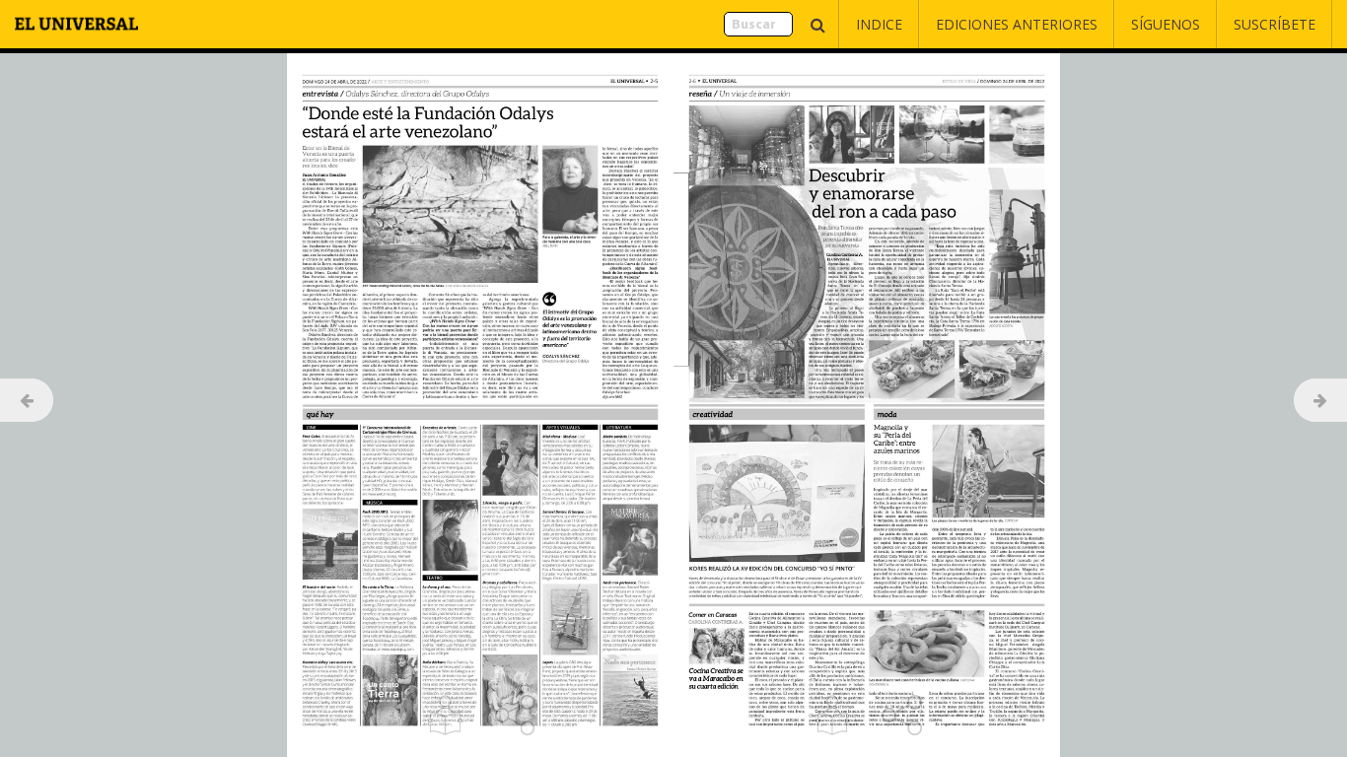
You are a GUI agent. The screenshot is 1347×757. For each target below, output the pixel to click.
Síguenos (1165, 24)
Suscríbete (1274, 24)
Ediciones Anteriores (1017, 24)
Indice (879, 24)
